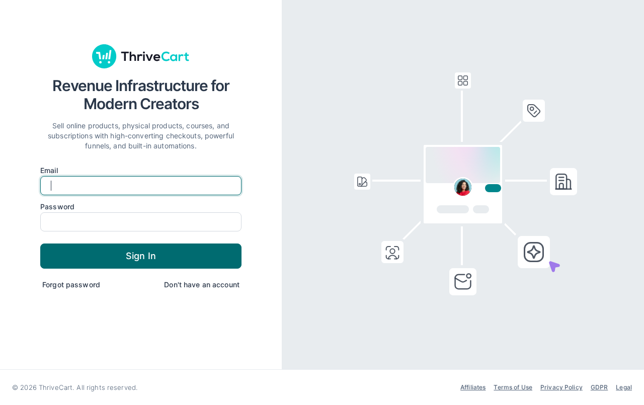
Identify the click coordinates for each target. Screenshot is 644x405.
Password (57, 206)
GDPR (599, 387)
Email (49, 170)
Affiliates (473, 387)
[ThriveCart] (141, 56)
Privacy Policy (561, 387)
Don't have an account (201, 284)
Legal (624, 387)
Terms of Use (513, 387)
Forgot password (71, 284)
